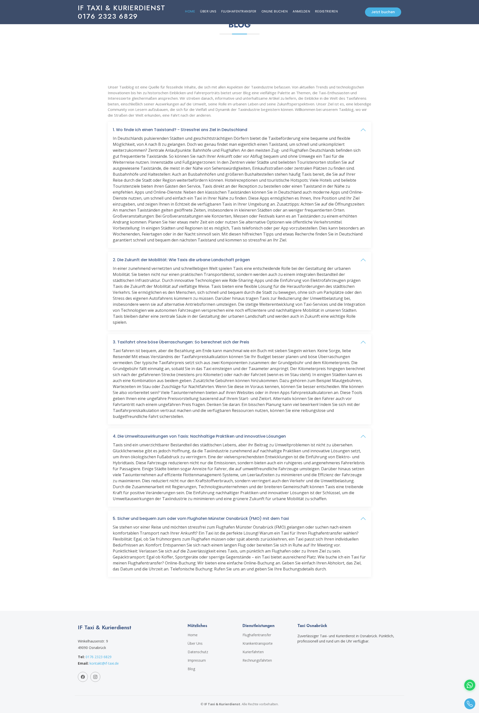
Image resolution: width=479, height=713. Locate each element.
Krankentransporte (257, 643)
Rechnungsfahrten (257, 660)
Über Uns (195, 643)
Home (190, 11)
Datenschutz (198, 652)
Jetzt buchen (383, 11)
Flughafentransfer (238, 11)
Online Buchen (274, 11)
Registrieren (326, 11)
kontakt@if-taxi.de (104, 663)
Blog (191, 669)
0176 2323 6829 (99, 656)
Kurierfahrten (253, 652)
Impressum (197, 660)
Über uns (208, 11)
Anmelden (301, 11)
